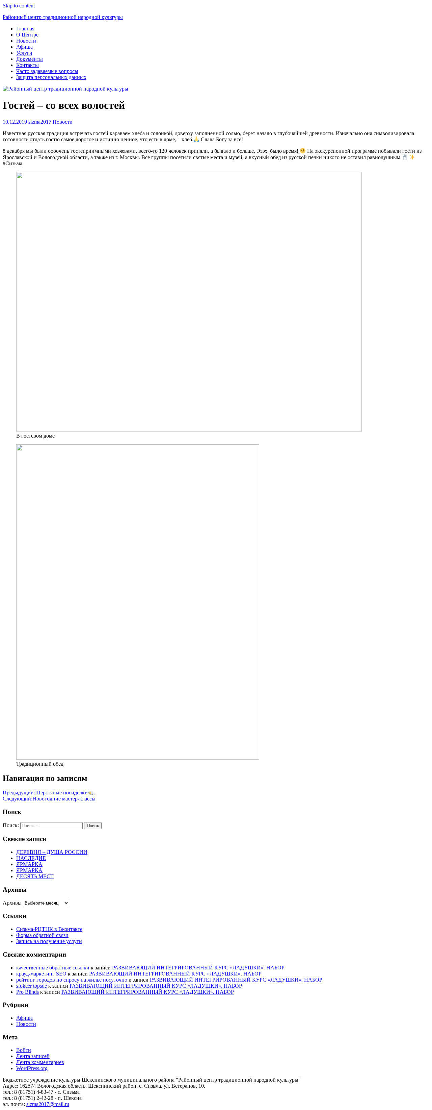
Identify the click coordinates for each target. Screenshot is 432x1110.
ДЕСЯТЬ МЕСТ (35, 876)
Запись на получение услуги (49, 941)
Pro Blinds (27, 992)
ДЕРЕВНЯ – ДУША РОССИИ (51, 852)
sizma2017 (39, 122)
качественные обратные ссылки (52, 967)
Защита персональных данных (51, 77)
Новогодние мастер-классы (49, 798)
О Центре (27, 35)
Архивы (12, 903)
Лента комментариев (40, 1062)
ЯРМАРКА (29, 864)
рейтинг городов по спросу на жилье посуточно (71, 980)
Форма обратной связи (42, 935)
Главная (25, 28)
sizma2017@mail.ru (47, 1104)
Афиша (24, 47)
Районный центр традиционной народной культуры (63, 17)
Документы (29, 59)
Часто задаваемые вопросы (47, 71)
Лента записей (33, 1056)
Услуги (24, 53)
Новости (26, 41)
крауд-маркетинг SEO (41, 974)
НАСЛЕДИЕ (31, 858)
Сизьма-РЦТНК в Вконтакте (49, 929)
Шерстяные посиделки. (49, 792)
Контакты (27, 65)
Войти (23, 1050)
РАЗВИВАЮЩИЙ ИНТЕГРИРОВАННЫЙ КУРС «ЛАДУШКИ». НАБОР (198, 967)
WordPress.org (32, 1068)
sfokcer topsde (31, 986)
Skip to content (19, 5)
